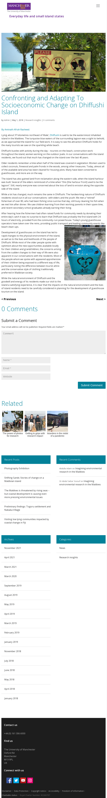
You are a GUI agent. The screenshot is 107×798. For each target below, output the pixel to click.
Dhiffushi (54, 135)
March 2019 (10, 623)
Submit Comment (92, 385)
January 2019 (11, 641)
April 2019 (9, 613)
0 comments (49, 120)
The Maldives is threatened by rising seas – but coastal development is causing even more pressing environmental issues (26, 494)
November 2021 (12, 548)
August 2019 (10, 595)
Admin (7, 120)
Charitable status (9, 795)
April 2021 (9, 557)
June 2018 (9, 670)
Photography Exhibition (16, 468)
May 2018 (9, 679)
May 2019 (9, 604)
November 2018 (12, 651)
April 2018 (9, 688)
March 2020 (10, 576)
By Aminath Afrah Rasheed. (15, 129)
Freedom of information (73, 791)
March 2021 (10, 566)
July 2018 (9, 660)
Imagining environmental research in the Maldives (80, 470)
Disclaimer (6, 791)
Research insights (33, 120)
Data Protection (21, 791)
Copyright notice (38, 791)
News (62, 548)
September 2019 (12, 585)
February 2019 (11, 632)
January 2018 (11, 698)
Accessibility (53, 791)
